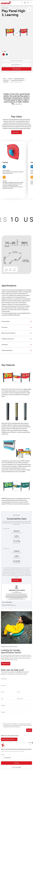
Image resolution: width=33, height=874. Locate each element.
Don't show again (16, 767)
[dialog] (16, 437)
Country (2, 754)
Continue (16, 763)
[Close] (30, 744)
